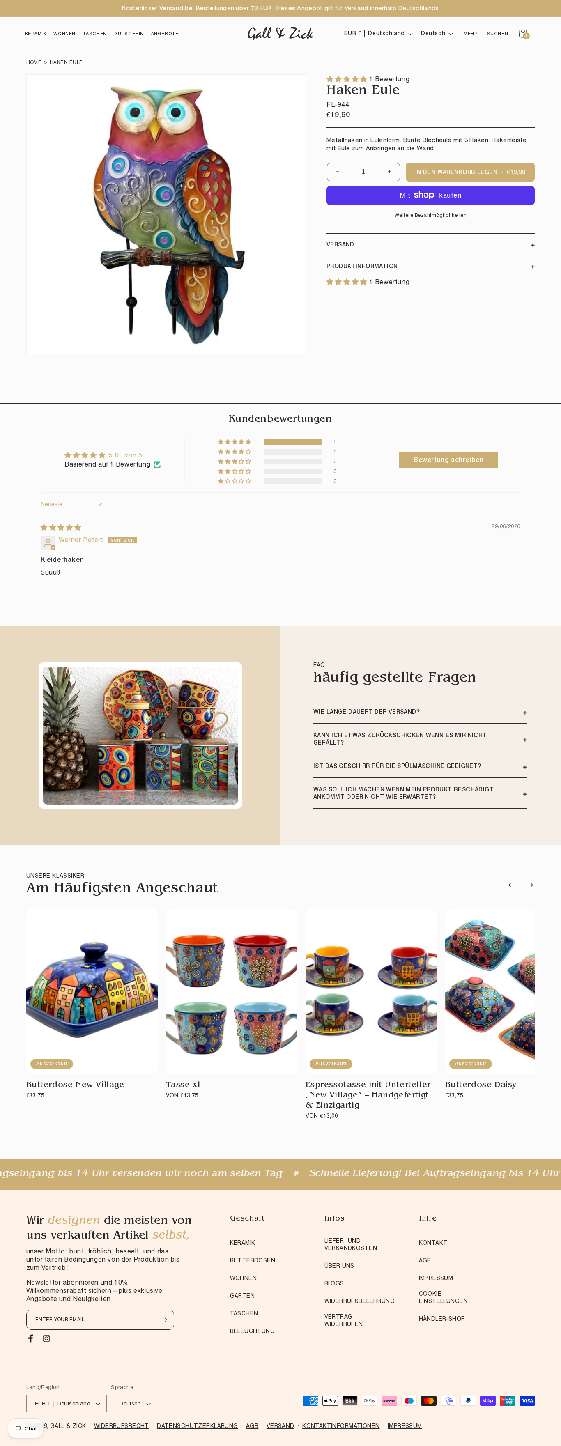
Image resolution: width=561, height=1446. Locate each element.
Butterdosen (253, 1260)
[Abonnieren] (164, 1319)
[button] (35, 34)
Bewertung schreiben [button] (448, 460)
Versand (280, 1426)
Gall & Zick (68, 1426)
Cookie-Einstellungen (443, 1297)
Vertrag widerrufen (343, 1320)
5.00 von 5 (126, 455)
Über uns (339, 1265)
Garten (242, 1295)
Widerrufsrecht (121, 1426)
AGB (425, 1260)
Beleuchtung (252, 1331)
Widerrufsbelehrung (359, 1301)
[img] (61, 527)
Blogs (334, 1283)
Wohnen (243, 1278)
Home (34, 62)
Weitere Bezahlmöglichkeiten (431, 214)
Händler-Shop (442, 1318)
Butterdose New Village (75, 1085)
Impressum (436, 1278)
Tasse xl (183, 1085)
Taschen (244, 1313)
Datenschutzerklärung (197, 1426)
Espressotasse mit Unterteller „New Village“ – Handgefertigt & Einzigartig (368, 1095)
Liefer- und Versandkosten (350, 1244)
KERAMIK (242, 1242)
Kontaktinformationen (340, 1426)
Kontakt (433, 1242)
